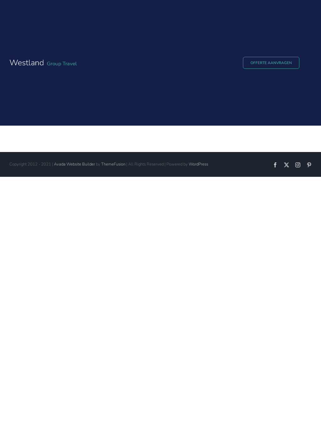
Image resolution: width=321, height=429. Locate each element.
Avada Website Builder (74, 164)
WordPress (198, 164)
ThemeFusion (113, 164)
